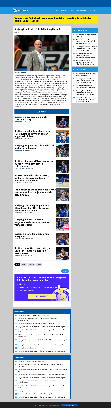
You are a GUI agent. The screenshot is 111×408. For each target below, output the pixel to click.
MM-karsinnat (61, 11)
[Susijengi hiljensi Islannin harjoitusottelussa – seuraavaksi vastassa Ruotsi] (62, 224)
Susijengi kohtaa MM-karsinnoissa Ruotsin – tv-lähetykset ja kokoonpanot (33, 164)
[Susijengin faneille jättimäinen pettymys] (62, 239)
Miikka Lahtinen (19, 168)
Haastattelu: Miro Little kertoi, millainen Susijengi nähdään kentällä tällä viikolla (31, 178)
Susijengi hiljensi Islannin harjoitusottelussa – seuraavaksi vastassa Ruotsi (32, 222)
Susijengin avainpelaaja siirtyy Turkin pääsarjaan (31, 118)
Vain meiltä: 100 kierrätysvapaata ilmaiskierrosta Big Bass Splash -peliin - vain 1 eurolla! (52, 19)
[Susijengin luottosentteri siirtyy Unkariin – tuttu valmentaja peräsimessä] (62, 253)
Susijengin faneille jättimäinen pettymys (31, 235)
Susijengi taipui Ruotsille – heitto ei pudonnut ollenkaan (34, 147)
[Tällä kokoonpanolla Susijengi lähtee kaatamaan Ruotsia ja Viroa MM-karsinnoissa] (62, 194)
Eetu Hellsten (18, 121)
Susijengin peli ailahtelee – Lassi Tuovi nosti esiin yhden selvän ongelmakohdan (32, 134)
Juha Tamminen (22, 72)
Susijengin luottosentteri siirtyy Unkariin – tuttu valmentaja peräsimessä (32, 251)
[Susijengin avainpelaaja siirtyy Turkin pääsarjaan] (62, 122)
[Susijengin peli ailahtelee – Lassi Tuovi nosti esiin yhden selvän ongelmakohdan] (62, 136)
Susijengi (71, 11)
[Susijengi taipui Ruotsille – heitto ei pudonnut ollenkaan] (62, 150)
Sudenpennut (82, 11)
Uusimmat (20, 311)
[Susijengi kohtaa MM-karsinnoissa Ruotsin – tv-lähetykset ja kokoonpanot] (62, 166)
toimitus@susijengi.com (69, 405)
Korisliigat (93, 11)
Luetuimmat (20, 357)
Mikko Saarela (18, 197)
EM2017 (24, 264)
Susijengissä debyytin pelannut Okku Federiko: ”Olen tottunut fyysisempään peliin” (31, 208)
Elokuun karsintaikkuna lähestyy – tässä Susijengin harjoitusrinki (39, 394)
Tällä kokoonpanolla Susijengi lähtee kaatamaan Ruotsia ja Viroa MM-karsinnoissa (35, 192)
